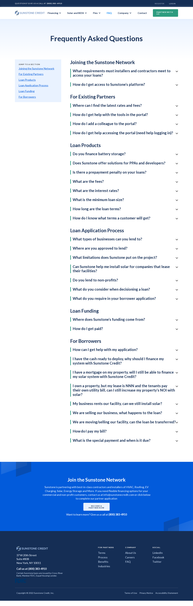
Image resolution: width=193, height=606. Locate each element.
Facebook (158, 557)
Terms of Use (130, 593)
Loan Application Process (33, 85)
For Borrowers (27, 96)
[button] (54, 13)
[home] (30, 13)
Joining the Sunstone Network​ (36, 68)
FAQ (109, 12)
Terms (101, 552)
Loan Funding (27, 91)
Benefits (103, 561)
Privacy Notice (146, 593)
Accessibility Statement (166, 593)
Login (172, 3)
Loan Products (27, 79)
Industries (104, 566)
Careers (130, 557)
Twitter (156, 561)
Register (159, 3)
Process (103, 557)
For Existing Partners (31, 74)
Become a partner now (96, 507)
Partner (165, 13)
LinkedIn (157, 552)
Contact (142, 12)
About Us (130, 552)
